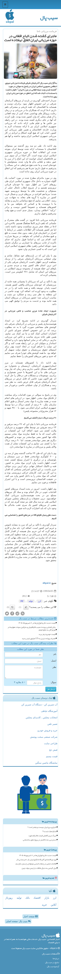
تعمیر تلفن (52, 724)
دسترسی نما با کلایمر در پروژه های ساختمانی (39, 840)
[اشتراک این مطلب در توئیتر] (7, 613)
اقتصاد (37, 897)
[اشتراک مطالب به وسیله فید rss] (22, 613)
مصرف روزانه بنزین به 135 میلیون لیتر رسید (38, 638)
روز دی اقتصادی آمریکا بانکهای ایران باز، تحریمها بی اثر (36, 859)
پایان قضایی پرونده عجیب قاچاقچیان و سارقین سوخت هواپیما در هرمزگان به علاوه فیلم (31, 628)
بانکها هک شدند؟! (49, 831)
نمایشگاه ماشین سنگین (46, 763)
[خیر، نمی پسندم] (12, 607)
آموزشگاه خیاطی (49, 711)
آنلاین (53, 904)
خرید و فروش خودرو (47, 730)
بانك (27, 897)
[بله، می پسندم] (26, 607)
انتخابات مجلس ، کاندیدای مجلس (41, 717)
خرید (44, 904)
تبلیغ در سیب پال (52, 962)
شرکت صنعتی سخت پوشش (43, 737)
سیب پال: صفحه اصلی (17, 921)
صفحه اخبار (29, 916)
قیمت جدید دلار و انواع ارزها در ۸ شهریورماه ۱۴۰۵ (37, 623)
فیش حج (53, 750)
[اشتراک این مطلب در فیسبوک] (12, 613)
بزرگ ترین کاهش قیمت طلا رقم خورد (42, 835)
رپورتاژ (9, 897)
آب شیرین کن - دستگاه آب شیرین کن (39, 704)
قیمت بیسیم (51, 756)
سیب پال (49, 17)
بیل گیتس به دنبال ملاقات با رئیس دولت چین (39, 868)
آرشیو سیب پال (53, 966)
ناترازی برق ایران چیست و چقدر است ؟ (41, 827)
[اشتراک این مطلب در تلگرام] (17, 613)
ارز (39, 601)
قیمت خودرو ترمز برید (47, 634)
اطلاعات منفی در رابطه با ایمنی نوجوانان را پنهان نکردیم (36, 864)
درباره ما (56, 958)
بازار (46, 897)
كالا (21, 601)
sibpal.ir (47, 583)
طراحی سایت (50, 743)
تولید (31, 601)
